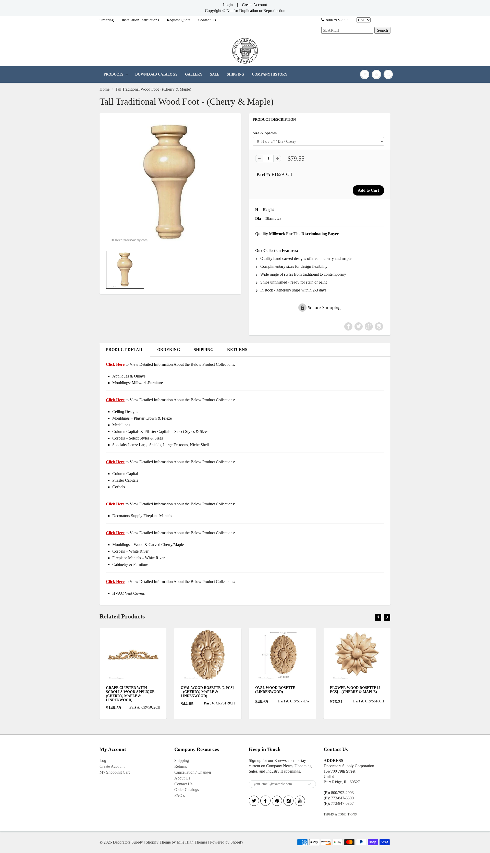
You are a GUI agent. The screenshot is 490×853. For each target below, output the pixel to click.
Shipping (181, 760)
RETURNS (237, 349)
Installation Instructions (140, 20)
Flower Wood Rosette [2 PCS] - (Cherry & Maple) (281, 690)
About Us (182, 778)
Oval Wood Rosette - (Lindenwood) (202, 690)
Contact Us (207, 20)
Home (104, 89)
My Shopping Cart (115, 772)
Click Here (115, 400)
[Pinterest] (277, 801)
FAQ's (179, 795)
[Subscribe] (309, 784)
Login (228, 5)
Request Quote (178, 20)
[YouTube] (300, 801)
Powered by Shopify (226, 842)
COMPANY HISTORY (269, 74)
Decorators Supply (128, 842)
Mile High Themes (192, 842)
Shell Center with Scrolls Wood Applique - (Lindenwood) (355, 692)
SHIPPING (235, 74)
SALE (214, 74)
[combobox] (347, 30)
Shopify (152, 842)
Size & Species (265, 133)
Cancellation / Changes (193, 772)
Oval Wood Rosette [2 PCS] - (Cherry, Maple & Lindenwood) (133, 692)
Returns (180, 766)
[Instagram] (288, 801)
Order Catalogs (186, 789)
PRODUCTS (113, 74)
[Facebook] (265, 801)
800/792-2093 (337, 20)
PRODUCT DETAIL (124, 349)
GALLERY (193, 74)
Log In (105, 760)
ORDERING (168, 349)
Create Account (254, 5)
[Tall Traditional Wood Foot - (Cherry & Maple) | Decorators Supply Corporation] (170, 182)
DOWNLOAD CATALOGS (156, 74)
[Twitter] (254, 801)
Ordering (107, 20)
